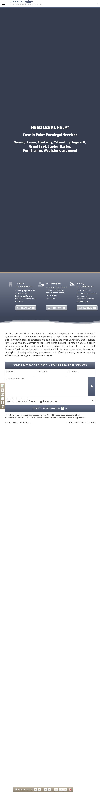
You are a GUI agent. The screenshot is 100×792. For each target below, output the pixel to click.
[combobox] (50, 400)
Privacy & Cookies (74, 422)
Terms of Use (90, 422)
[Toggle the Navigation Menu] (4, 4)
